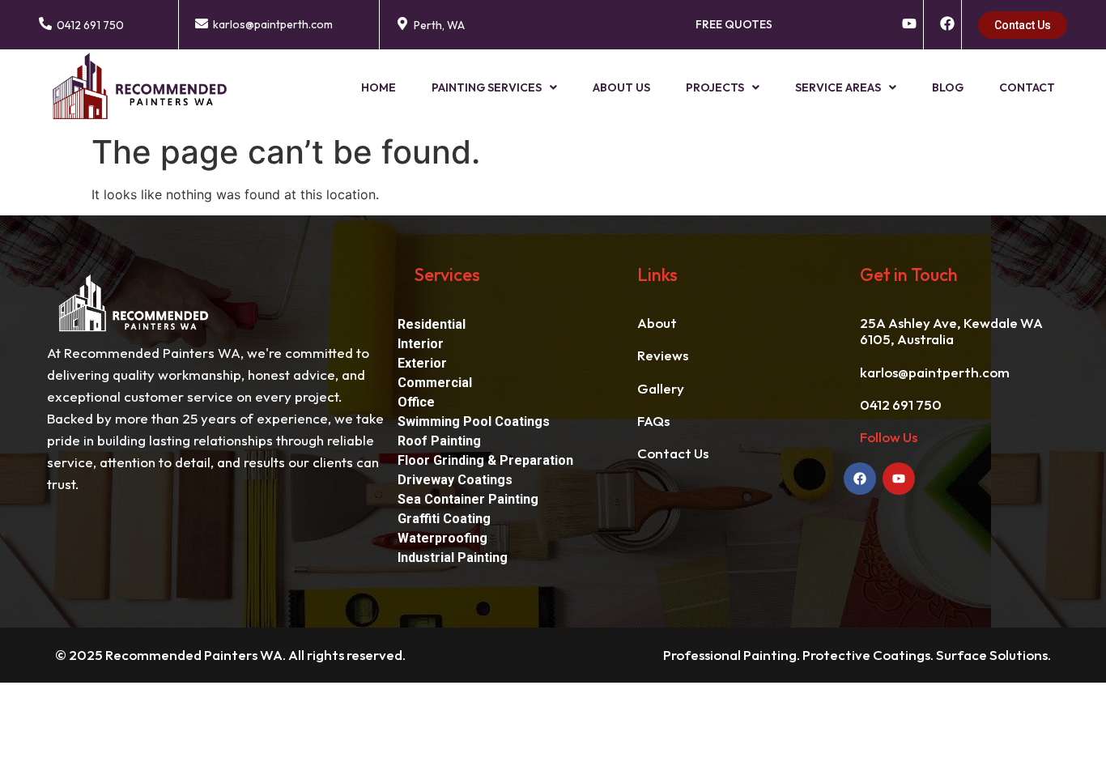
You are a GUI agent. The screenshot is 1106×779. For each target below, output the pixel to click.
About (657, 322)
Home (378, 87)
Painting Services (487, 87)
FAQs (653, 420)
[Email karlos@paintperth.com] (201, 23)
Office (416, 402)
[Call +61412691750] (45, 23)
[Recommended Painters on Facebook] (947, 23)
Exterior (422, 363)
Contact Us (672, 453)
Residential (432, 324)
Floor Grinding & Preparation (485, 460)
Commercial (435, 382)
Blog (947, 87)
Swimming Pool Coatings (474, 421)
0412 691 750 (90, 25)
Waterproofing (442, 538)
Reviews (662, 355)
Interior (421, 343)
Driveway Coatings (455, 479)
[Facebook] (860, 478)
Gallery (660, 388)
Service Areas (838, 87)
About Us (621, 87)
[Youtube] (899, 478)
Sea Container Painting (468, 499)
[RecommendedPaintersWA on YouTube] (909, 23)
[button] (494, 87)
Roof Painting (439, 441)
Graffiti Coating (444, 518)
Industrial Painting (453, 557)
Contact (1027, 87)
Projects (715, 87)
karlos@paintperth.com (273, 24)
